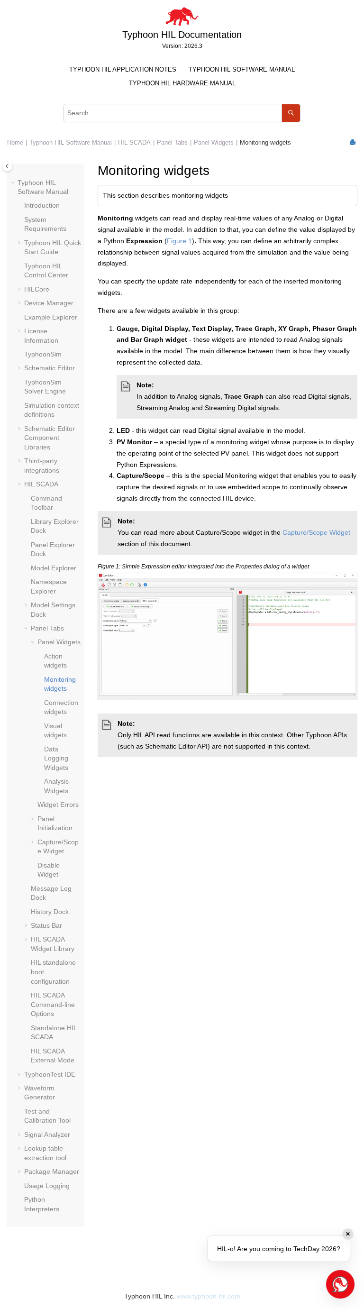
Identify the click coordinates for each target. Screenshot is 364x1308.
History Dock (50, 911)
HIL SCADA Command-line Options (53, 1004)
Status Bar (46, 925)
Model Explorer (53, 568)
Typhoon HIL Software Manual (242, 69)
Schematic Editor (49, 368)
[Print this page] (353, 142)
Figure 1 (179, 241)
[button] (14, 183)
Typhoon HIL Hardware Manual (182, 83)
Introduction (42, 205)
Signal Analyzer (47, 1134)
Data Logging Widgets (56, 758)
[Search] (291, 113)
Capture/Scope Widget (316, 532)
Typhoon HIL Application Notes (122, 69)
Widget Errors (58, 804)
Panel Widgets (214, 142)
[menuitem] (123, 70)
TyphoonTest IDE (49, 1074)
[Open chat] (340, 1284)
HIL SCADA (134, 142)
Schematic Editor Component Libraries (49, 438)
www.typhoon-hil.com (208, 1296)
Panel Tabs (172, 142)
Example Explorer (50, 317)
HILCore (36, 289)
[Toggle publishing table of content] (7, 166)
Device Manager (48, 303)
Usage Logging (47, 1185)
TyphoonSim (43, 354)
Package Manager (51, 1171)
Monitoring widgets (265, 142)
